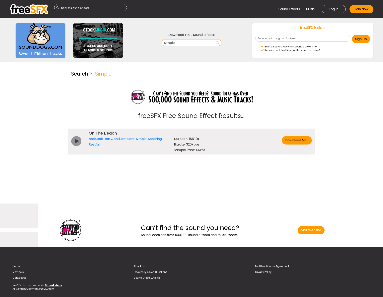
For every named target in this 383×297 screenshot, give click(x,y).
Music (310, 9)
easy (108, 139)
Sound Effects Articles (147, 277)
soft (100, 139)
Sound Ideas (53, 285)
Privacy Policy (263, 272)
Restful (94, 144)
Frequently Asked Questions (150, 272)
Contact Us (19, 277)
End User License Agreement (272, 266)
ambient (128, 139)
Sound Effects (289, 9)
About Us (139, 266)
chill (117, 139)
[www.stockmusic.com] (98, 40)
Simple (141, 139)
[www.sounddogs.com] (40, 40)
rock (92, 139)
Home (16, 266)
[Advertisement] (37, 128)
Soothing (155, 139)
